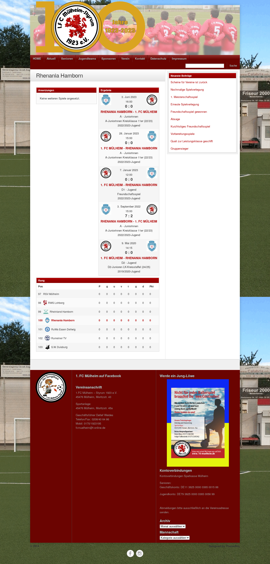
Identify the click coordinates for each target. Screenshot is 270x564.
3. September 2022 (128, 206)
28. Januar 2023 (129, 133)
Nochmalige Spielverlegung (187, 89)
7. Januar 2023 (129, 170)
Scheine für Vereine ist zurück (189, 82)
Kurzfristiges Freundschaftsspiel (190, 126)
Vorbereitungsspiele (182, 134)
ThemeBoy (233, 546)
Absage (175, 119)
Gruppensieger (179, 148)
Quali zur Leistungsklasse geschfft (192, 141)
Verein (125, 58)
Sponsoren (108, 58)
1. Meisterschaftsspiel (184, 97)
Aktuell (51, 58)
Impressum (179, 58)
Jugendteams (87, 58)
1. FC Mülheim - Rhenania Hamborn (129, 148)
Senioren (67, 58)
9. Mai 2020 (129, 243)
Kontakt (140, 58)
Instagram (139, 553)
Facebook (130, 553)
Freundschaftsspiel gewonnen (189, 112)
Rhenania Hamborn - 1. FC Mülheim (129, 112)
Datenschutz (158, 58)
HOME (37, 58)
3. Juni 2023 (129, 97)
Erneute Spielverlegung (185, 104)
